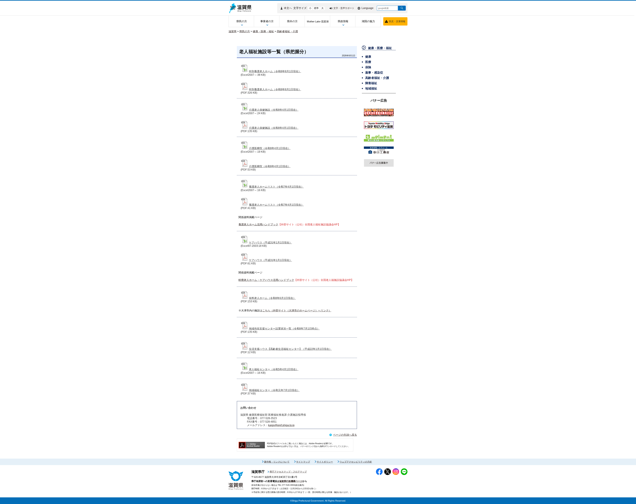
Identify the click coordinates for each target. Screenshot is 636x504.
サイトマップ (303, 461)
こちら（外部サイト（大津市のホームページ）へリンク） (296, 310)
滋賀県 (233, 31)
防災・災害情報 (397, 21)
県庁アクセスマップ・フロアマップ (288, 471)
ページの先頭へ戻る (345, 434)
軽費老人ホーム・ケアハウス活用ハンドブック (266, 280)
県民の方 (244, 31)
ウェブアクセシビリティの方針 (356, 461)
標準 (316, 8)
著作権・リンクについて (277, 461)
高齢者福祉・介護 (287, 31)
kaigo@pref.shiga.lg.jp (281, 425)
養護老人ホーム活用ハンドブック (258, 224)
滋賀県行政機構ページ (290, 481)
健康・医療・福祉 (263, 31)
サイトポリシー (325, 461)
